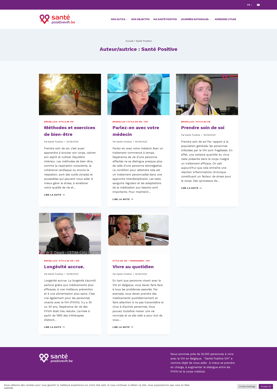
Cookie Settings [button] (247, 386)
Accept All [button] (266, 386)
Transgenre (136, 261)
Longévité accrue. (64, 266)
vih (146, 122)
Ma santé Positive (165, 19)
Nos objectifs (140, 19)
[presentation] (70, 94)
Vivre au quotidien (133, 266)
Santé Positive (55, 141)
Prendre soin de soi (202, 127)
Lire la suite (54, 194)
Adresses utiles (225, 19)
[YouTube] (258, 5)
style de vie (66, 122)
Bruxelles (50, 122)
